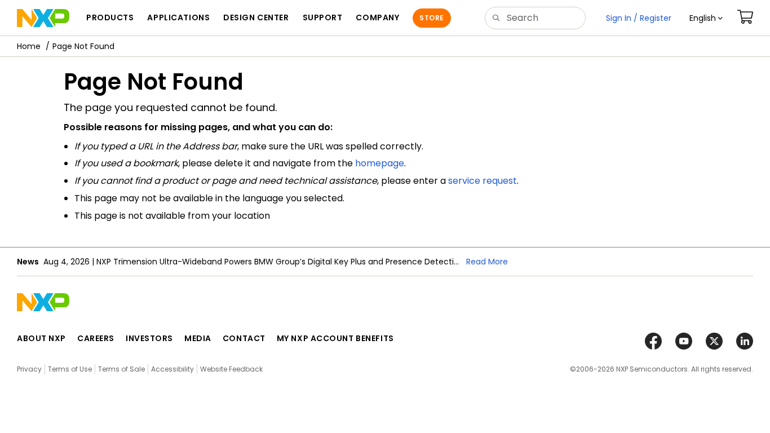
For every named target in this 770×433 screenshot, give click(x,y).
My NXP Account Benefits (335, 338)
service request (482, 180)
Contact (244, 338)
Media (197, 338)
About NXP (41, 338)
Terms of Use (70, 369)
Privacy (29, 369)
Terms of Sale (121, 369)
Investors (149, 338)
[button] (706, 18)
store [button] (431, 18)
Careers (95, 338)
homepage (379, 163)
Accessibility (172, 369)
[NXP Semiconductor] (43, 18)
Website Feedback (231, 369)
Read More (487, 261)
